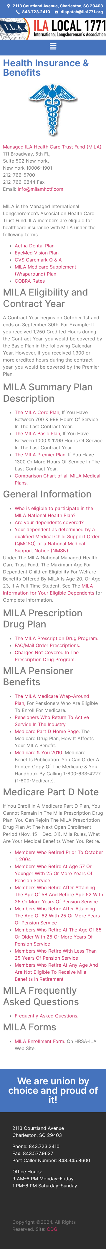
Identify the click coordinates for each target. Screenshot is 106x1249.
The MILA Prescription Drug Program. (56, 638)
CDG (52, 1229)
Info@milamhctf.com (40, 189)
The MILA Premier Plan (40, 455)
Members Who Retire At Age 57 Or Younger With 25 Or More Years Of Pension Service (53, 873)
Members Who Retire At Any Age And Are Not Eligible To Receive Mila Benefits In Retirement (56, 972)
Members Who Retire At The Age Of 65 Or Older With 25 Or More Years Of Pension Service (58, 937)
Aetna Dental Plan (34, 246)
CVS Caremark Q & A (38, 260)
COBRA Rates (30, 281)
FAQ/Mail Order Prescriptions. (47, 645)
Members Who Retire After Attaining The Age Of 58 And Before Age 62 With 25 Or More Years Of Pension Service (59, 894)
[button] (53, 48)
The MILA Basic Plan (37, 433)
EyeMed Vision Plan (37, 253)
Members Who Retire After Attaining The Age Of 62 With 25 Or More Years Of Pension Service (57, 916)
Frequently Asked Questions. (46, 1016)
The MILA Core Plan (37, 412)
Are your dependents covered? (49, 522)
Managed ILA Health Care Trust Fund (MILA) (52, 147)
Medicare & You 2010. (39, 752)
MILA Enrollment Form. (41, 1041)
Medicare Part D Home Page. (47, 731)
